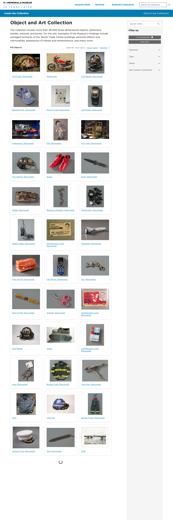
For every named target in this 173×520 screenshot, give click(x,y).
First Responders (144, 37)
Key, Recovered (88, 279)
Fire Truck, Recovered (22, 76)
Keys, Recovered (20, 384)
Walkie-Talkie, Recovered (23, 244)
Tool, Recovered (54, 451)
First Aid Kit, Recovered (23, 279)
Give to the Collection (156, 13)
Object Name (92, 48)
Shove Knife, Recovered (23, 313)
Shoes (49, 177)
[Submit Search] (169, 5)
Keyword (133, 50)
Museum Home (82, 5)
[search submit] (158, 24)
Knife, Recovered (89, 177)
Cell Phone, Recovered (91, 110)
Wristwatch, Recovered (92, 210)
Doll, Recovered (54, 143)
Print (83, 451)
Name (132, 63)
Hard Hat (51, 418)
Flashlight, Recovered (91, 244)
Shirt (14, 418)
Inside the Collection (16, 13)
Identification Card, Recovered (55, 245)
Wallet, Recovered (20, 210)
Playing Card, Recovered (58, 110)
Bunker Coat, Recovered (58, 384)
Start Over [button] (145, 42)
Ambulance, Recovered (23, 143)
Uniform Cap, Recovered (23, 451)
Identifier (103, 48)
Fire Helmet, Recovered (92, 76)
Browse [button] (99, 5)
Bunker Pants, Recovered (93, 418)
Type (131, 56)
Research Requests (123, 5)
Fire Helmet (17, 349)
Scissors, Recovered (56, 313)
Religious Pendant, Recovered (60, 210)
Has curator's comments (140, 70)
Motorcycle (52, 76)
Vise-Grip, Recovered (91, 384)
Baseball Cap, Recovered (23, 110)
